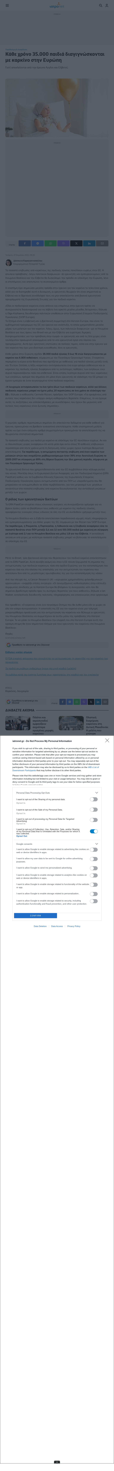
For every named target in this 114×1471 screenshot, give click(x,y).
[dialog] (57, 1103)
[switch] (94, 799)
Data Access (57, 926)
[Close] (108, 741)
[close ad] (57, 1462)
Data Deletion (40, 926)
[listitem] (57, 792)
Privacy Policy (73, 926)
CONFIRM (35, 916)
